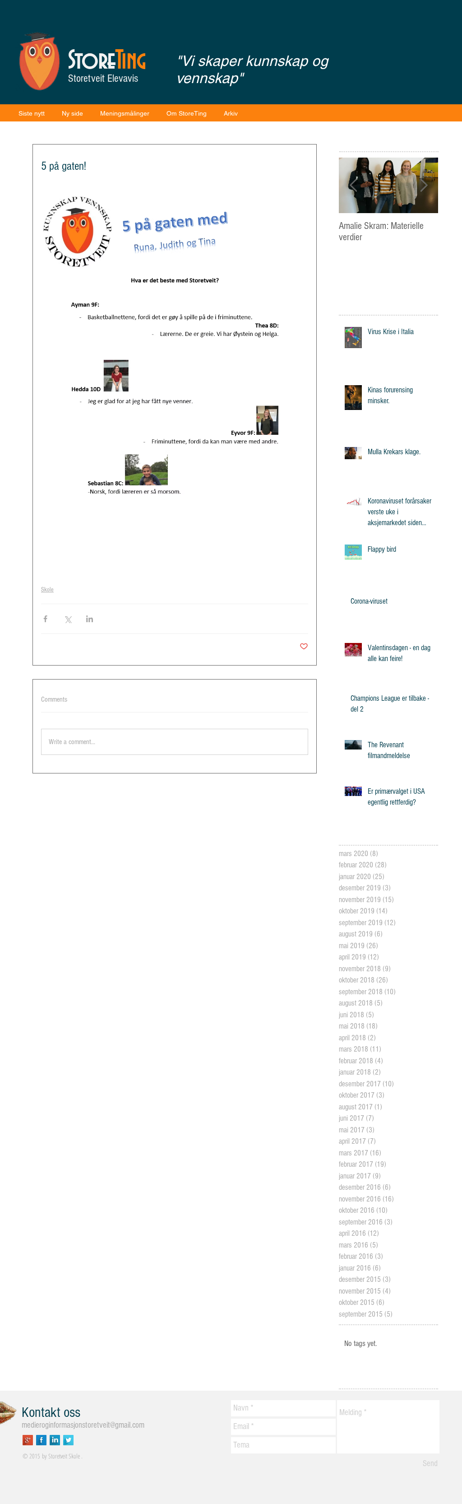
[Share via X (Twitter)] (67, 619)
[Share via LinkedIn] (89, 619)
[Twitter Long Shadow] (68, 1440)
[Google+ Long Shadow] (28, 1440)
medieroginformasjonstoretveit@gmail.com (83, 1425)
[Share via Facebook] (45, 619)
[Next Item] (424, 185)
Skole (47, 589)
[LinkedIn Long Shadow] (55, 1440)
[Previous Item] (353, 185)
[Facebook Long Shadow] (41, 1440)
